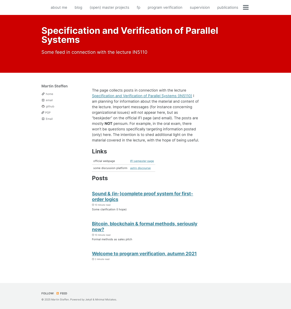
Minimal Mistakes (105, 299)
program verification (165, 7)
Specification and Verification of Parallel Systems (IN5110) (142, 96)
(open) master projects (109, 7)
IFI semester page (142, 161)
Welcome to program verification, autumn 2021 (144, 253)
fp (138, 7)
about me (59, 7)
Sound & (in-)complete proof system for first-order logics (142, 196)
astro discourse (140, 168)
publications (227, 7)
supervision (200, 7)
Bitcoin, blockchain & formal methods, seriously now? (144, 226)
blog (78, 7)
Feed (63, 293)
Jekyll (88, 299)
